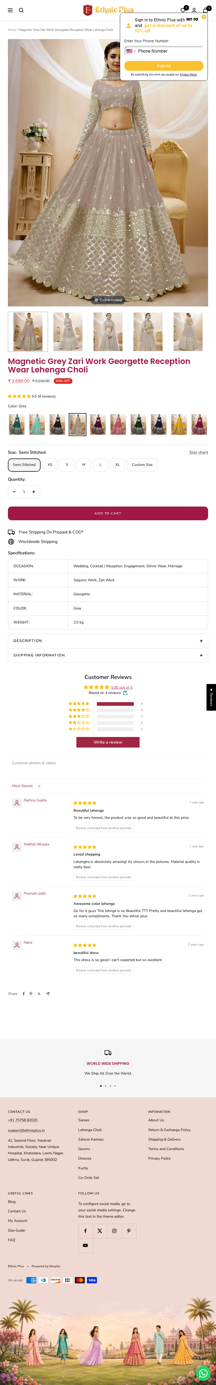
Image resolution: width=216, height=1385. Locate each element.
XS (50, 464)
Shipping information (39, 655)
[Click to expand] (108, 172)
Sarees (83, 1120)
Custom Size (142, 464)
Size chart (198, 452)
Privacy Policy (159, 1158)
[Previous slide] (13, 170)
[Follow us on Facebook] (85, 1231)
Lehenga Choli (90, 1129)
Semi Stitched (24, 464)
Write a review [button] (108, 742)
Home (12, 30)
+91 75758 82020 (22, 1120)
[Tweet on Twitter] (39, 994)
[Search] (21, 10)
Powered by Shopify (46, 1266)
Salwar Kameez (91, 1139)
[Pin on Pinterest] (31, 994)
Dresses (84, 1158)
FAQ (11, 1239)
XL (117, 464)
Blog (12, 1201)
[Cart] (205, 10)
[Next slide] (203, 170)
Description (27, 640)
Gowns (84, 1148)
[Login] (194, 10)
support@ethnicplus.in (26, 1130)
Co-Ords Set (88, 1177)
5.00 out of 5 (121, 687)
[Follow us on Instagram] (114, 1231)
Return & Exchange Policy (169, 1129)
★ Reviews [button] (211, 697)
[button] (20, 396)
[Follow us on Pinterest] (129, 1231)
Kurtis (83, 1168)
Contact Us (17, 1211)
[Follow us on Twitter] (100, 1231)
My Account (17, 1220)
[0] (183, 10)
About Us (156, 1120)
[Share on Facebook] (24, 994)
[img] (84, 803)
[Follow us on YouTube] (85, 1245)
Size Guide (16, 1230)
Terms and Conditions (166, 1148)
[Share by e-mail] (48, 993)
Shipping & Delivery (164, 1139)
